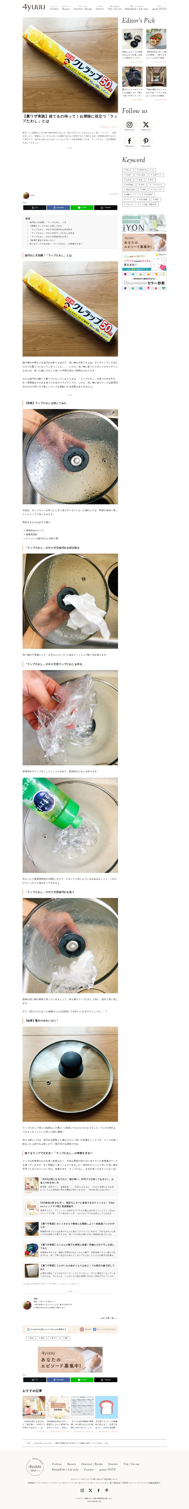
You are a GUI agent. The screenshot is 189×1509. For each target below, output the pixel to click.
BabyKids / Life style (65, 1470)
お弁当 (128, 180)
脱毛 (156, 199)
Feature (89, 1470)
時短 (31, 1338)
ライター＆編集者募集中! (150, 1483)
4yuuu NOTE (107, 1470)
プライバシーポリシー (61, 1483)
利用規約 (31, 1483)
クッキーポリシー (79, 1483)
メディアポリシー (44, 1483)
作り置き (141, 175)
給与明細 (129, 185)
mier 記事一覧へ (108, 1318)
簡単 (42, 1338)
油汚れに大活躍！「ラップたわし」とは (48, 222)
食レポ (128, 170)
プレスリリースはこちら (80, 1479)
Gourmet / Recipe (92, 1464)
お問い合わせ (96, 1479)
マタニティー (131, 204)
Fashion (57, 1464)
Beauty (71, 1464)
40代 (152, 180)
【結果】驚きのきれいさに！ (43, 240)
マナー (128, 199)
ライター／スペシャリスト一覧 (99, 1483)
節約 (140, 180)
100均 (128, 175)
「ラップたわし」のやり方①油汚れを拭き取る (51, 229)
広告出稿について (111, 1479)
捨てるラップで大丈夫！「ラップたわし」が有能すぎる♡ (56, 244)
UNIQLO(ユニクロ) (146, 170)
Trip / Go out (131, 1464)
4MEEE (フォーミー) (130, 1483)
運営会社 (117, 1483)
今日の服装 (143, 199)
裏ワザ (54, 1338)
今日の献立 (148, 194)
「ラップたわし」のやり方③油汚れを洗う (49, 237)
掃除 (66, 1338)
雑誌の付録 (130, 190)
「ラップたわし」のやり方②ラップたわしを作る (52, 233)
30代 (142, 185)
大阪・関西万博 (150, 204)
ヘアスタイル (157, 185)
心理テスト (157, 175)
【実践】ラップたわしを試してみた (46, 226)
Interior (113, 1464)
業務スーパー (131, 194)
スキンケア (157, 190)
